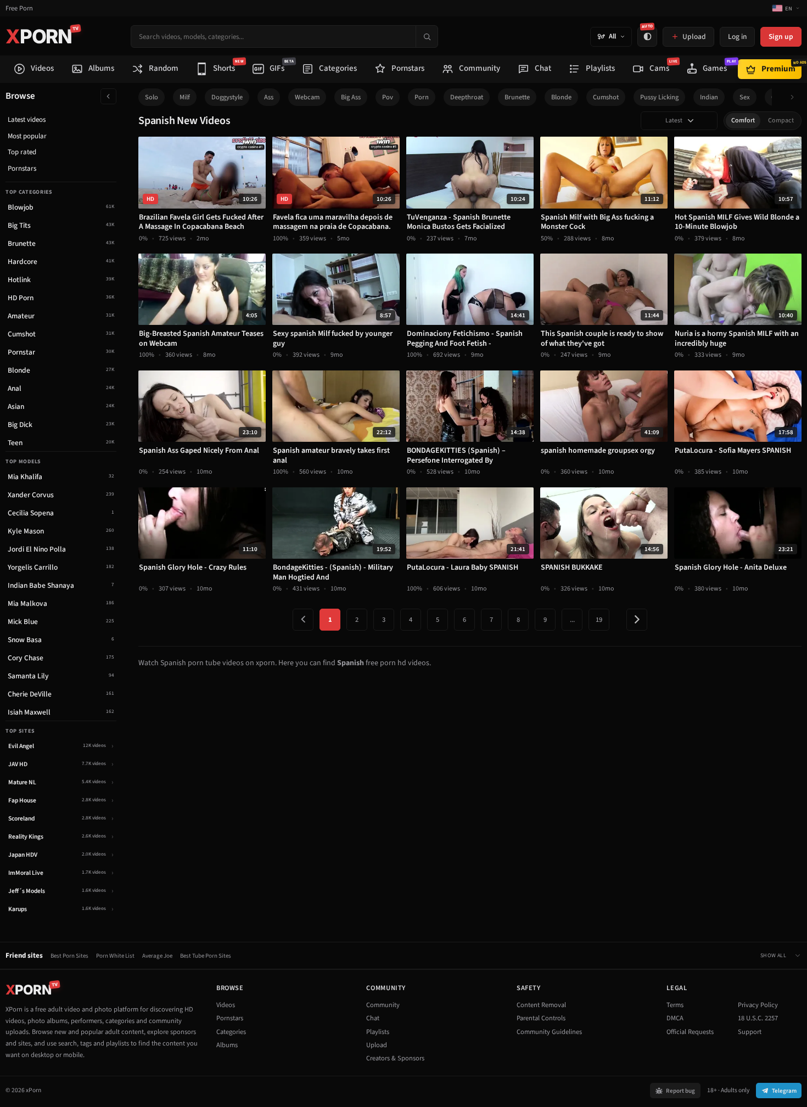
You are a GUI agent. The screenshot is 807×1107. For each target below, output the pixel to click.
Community (383, 1005)
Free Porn (19, 8)
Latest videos (27, 120)
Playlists (377, 1032)
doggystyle (227, 97)
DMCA (674, 1018)
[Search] (427, 36)
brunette (517, 97)
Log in (737, 36)
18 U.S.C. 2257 (758, 1018)
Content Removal (541, 1005)
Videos (225, 1005)
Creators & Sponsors (395, 1058)
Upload (376, 1045)
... (572, 620)
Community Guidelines (549, 1032)
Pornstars (22, 168)
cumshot (606, 97)
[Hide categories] (108, 96)
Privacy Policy (758, 1005)
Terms (674, 1005)
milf (185, 97)
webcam (307, 97)
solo (151, 97)
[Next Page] (636, 620)
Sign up (781, 36)
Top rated (22, 152)
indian (709, 97)
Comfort (743, 120)
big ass (351, 97)
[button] (795, 97)
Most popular (27, 136)
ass (268, 97)
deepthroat (466, 97)
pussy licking (659, 97)
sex (744, 97)
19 (599, 620)
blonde (561, 97)
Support (749, 1032)
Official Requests (690, 1032)
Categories (231, 1032)
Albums (227, 1045)
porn (421, 97)
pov (387, 97)
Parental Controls (541, 1018)
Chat (372, 1018)
